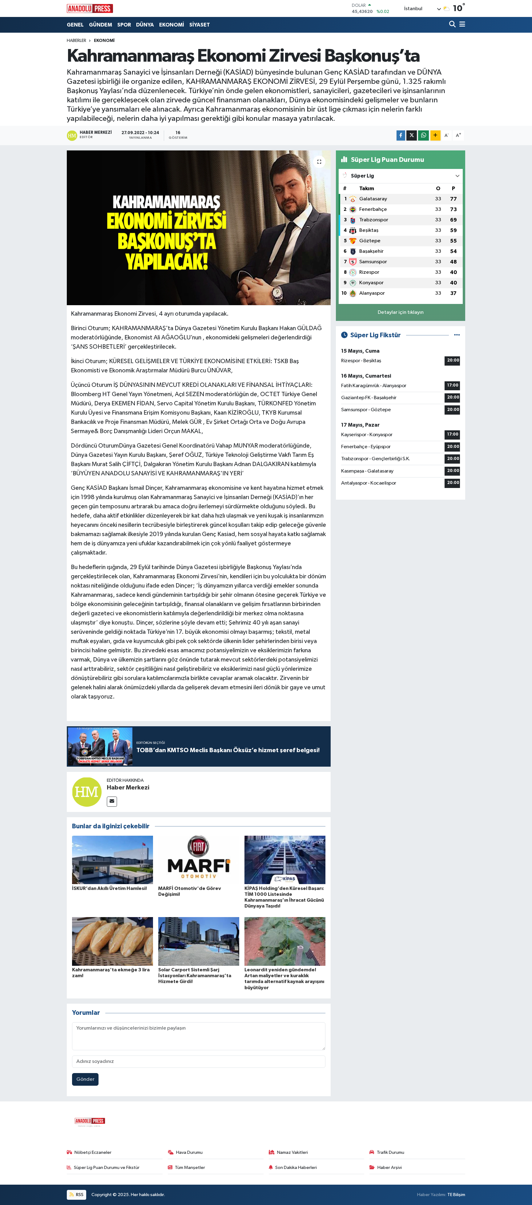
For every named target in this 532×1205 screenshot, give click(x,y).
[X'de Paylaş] (411, 135)
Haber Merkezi (128, 788)
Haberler (76, 41)
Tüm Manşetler (190, 1167)
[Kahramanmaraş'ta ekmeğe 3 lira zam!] (112, 941)
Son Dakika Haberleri (296, 1167)
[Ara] (453, 24)
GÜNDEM (100, 24)
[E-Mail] (112, 802)
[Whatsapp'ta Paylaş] (423, 135)
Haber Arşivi (389, 1167)
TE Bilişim (456, 1194)
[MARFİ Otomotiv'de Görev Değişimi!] (198, 860)
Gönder (85, 1079)
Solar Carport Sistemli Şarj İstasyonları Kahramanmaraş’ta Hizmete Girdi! (194, 975)
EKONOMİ (171, 24)
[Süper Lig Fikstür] (457, 335)
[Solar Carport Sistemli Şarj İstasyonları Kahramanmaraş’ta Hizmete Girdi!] (198, 941)
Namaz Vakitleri (292, 1152)
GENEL (75, 24)
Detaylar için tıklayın (401, 312)
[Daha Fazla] (435, 135)
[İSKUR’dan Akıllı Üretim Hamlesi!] (112, 860)
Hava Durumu (189, 1152)
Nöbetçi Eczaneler (93, 1152)
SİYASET (199, 24)
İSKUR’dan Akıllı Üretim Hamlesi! (109, 888)
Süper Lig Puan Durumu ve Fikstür (106, 1167)
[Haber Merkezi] (87, 791)
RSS (79, 1194)
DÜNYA (145, 24)
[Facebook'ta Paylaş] (401, 135)
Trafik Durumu (390, 1152)
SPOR (124, 24)
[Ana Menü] (461, 24)
